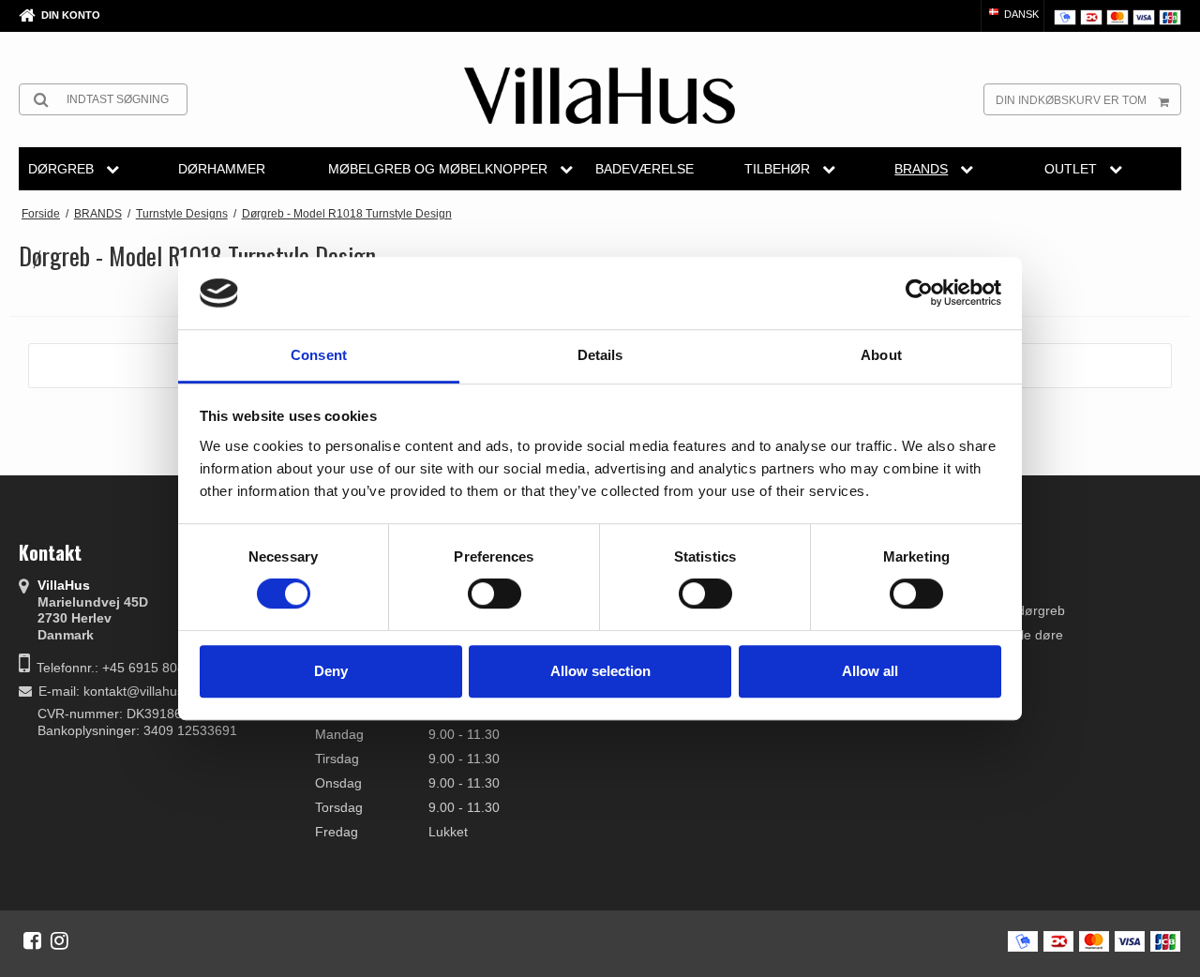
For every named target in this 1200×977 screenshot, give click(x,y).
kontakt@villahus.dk (142, 691)
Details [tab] (600, 355)
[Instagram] (59, 940)
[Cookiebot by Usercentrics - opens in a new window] (919, 293)
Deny (331, 671)
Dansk (1020, 14)
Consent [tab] (319, 355)
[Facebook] (32, 940)
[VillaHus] (599, 96)
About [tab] (881, 355)
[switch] (494, 594)
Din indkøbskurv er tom (1071, 100)
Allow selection (600, 671)
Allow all (870, 671)
